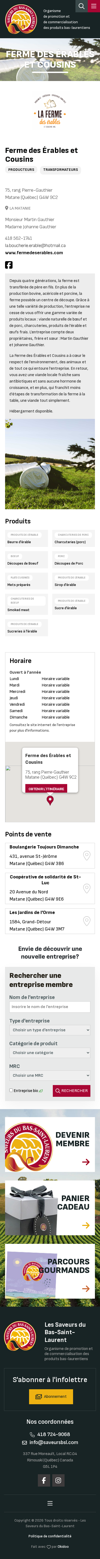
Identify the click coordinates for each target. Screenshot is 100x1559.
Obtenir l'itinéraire (46, 789)
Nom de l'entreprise (32, 997)
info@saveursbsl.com (54, 1442)
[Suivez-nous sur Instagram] (58, 1480)
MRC (14, 1066)
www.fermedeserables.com (34, 253)
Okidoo (63, 1546)
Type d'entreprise (29, 1021)
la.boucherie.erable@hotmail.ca (35, 245)
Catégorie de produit (33, 1043)
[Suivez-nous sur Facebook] (44, 1480)
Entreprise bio (26, 1090)
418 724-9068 (53, 1434)
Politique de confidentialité (50, 1536)
